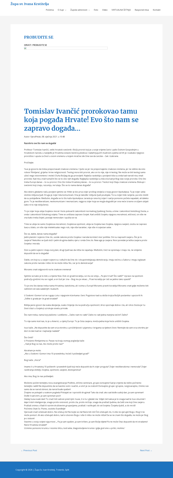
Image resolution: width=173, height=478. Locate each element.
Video (105, 9)
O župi (61, 9)
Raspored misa (142, 9)
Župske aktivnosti (78, 9)
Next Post (146, 450)
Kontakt (156, 9)
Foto (96, 9)
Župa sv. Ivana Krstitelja (30, 4)
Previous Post (29, 450)
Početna (50, 9)
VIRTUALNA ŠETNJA (121, 9)
